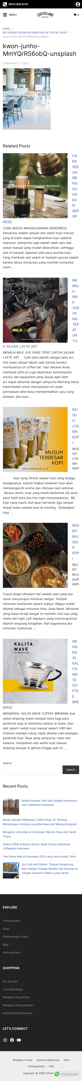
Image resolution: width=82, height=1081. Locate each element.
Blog (5, 944)
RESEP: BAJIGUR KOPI (75, 541)
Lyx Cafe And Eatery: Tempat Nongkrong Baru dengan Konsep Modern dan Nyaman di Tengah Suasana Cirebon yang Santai (50, 868)
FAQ (51, 1066)
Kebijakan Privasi (22, 1059)
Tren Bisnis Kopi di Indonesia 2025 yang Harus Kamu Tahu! (39, 856)
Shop (6, 928)
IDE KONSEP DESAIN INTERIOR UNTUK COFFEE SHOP (35, 32)
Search (7, 763)
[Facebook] (12, 1040)
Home (6, 28)
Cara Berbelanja (13, 989)
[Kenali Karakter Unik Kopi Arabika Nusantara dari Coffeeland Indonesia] (11, 807)
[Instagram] (5, 1040)
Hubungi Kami (11, 952)
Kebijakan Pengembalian (18, 1005)
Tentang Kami (11, 920)
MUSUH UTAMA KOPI (75, 426)
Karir (66, 1059)
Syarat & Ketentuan (48, 1059)
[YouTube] (19, 1040)
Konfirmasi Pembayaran (17, 1013)
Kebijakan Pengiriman (16, 997)
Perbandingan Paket (15, 936)
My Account (10, 981)
